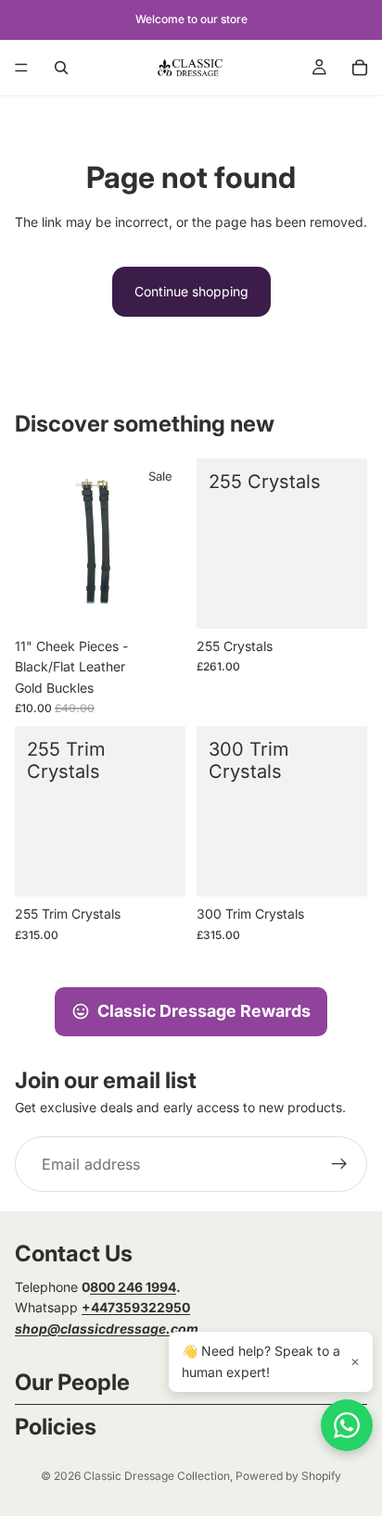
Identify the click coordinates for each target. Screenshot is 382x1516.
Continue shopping (191, 291)
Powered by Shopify (288, 1476)
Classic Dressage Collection (156, 1476)
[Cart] (359, 67)
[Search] (61, 67)
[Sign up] (339, 1164)
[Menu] (21, 67)
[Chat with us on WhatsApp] (347, 1425)
